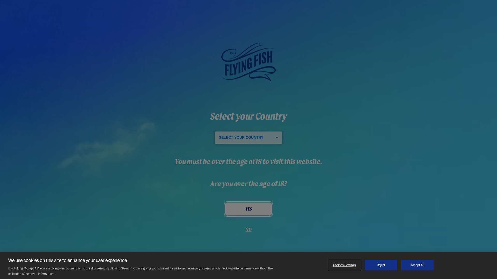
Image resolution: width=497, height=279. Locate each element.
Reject (381, 265)
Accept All (417, 265)
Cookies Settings (344, 265)
